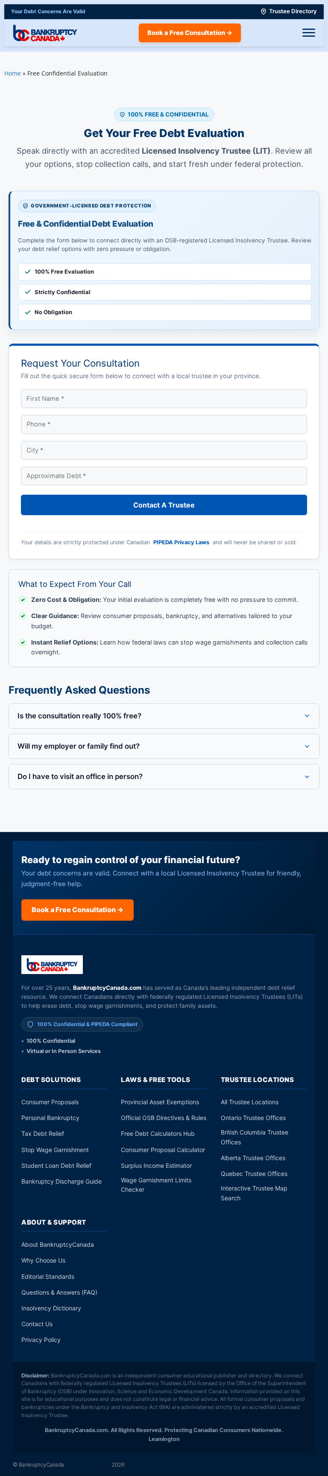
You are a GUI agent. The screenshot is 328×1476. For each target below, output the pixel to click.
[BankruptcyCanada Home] (52, 964)
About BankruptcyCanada (57, 1244)
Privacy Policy (41, 1339)
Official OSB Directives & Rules (163, 1117)
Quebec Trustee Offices (254, 1173)
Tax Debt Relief (42, 1133)
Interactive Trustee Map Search (254, 1192)
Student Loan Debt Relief (56, 1165)
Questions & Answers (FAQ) (59, 1292)
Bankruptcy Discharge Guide (61, 1181)
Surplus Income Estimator (156, 1165)
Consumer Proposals (50, 1102)
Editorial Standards (47, 1276)
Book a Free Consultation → (189, 33)
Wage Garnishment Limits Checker (156, 1184)
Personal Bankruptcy (50, 1117)
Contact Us (37, 1323)
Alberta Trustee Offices (253, 1157)
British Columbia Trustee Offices (254, 1137)
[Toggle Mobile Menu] (308, 33)
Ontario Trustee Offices (253, 1117)
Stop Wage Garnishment (55, 1149)
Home (12, 73)
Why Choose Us (43, 1260)
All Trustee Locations (249, 1102)
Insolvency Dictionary (51, 1308)
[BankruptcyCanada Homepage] (45, 32)
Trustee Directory (293, 11)
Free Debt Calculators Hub (158, 1133)
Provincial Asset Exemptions (160, 1102)
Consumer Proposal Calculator (163, 1149)
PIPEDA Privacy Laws (181, 542)
